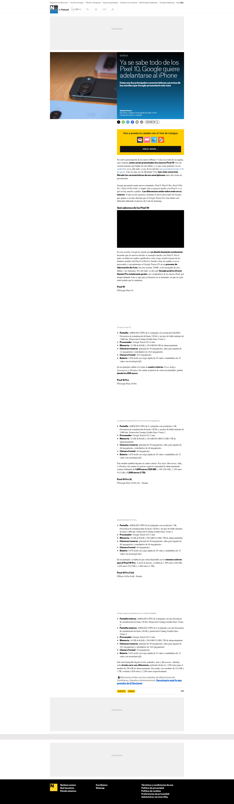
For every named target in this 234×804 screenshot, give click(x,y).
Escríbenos (102, 785)
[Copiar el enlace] (141, 122)
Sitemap (100, 788)
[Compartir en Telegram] (127, 122)
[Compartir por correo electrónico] (137, 122)
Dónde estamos (68, 791)
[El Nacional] (53, 788)
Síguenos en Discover (59, 3)
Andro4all (121, 168)
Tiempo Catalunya (167, 3)
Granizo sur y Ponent (128, 3)
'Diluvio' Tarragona (93, 3)
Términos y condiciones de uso (157, 785)
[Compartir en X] (118, 122)
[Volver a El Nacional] (76, 9)
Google (131, 691)
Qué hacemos (67, 788)
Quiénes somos (68, 785)
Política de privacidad (152, 788)
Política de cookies (151, 791)
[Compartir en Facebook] (132, 122)
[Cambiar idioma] (104, 9)
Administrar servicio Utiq (154, 797)
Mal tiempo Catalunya (148, 3)
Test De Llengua (76, 3)
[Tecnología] (54, 9)
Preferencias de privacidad (155, 794)
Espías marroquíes (110, 3)
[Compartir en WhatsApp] (123, 122)
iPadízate (121, 691)
